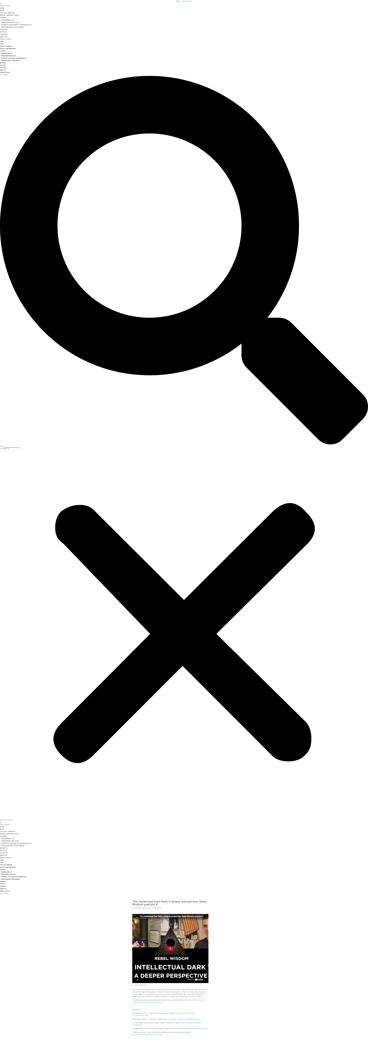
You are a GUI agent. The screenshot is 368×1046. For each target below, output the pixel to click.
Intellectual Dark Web (140, 985)
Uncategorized (156, 908)
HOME (2, 8)
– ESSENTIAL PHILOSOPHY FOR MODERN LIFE (16, 25)
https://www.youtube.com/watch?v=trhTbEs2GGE (147, 1034)
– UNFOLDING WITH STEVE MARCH (12, 27)
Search (2, 448)
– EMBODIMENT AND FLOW (9, 22)
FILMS (2, 10)
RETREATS (3, 29)
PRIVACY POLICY (6, 39)
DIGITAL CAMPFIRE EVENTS (9, 15)
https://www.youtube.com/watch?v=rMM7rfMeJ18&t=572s (182, 1019)
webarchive (137, 908)
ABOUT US (3, 37)
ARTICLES (3, 32)
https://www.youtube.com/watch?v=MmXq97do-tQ (191, 1028)
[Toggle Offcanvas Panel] (1, 3)
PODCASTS (4, 34)
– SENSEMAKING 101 (7, 20)
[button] (184, 261)
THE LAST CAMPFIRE (7, 13)
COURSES (3, 18)
